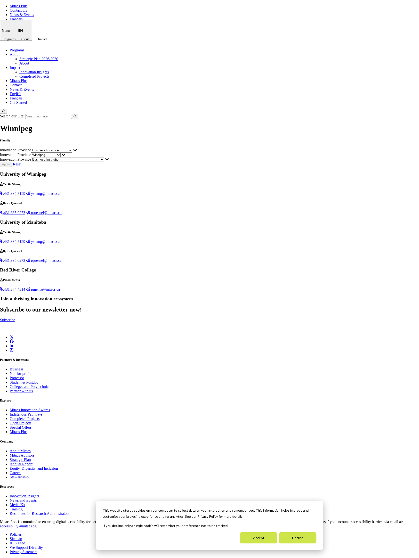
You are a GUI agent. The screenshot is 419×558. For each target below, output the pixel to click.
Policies (16, 534)
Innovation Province (15, 150)
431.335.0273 (14, 213)
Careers (15, 473)
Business (16, 369)
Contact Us (18, 10)
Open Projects (20, 423)
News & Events (22, 15)
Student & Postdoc (24, 382)
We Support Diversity (26, 547)
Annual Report (21, 464)
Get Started (18, 102)
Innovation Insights (34, 72)
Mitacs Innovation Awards (30, 410)
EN (20, 30)
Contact (16, 85)
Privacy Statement (23, 552)
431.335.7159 (14, 193)
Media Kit (17, 505)
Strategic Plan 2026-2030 (38, 59)
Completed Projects (34, 76)
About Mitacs (20, 451)
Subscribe (7, 320)
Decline (298, 538)
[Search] (3, 111)
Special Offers (21, 427)
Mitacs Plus (18, 6)
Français (16, 19)
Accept (258, 538)
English (15, 94)
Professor (17, 378)
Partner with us (21, 391)
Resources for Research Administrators (40, 513)
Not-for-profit (20, 373)
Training (16, 509)
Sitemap (16, 539)
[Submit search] (74, 116)
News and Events (23, 500)
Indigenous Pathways (26, 414)
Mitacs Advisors (22, 455)
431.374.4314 (14, 289)
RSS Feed (17, 543)
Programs (9, 39)
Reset (17, 164)
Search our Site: (12, 116)
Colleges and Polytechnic (29, 387)
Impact (42, 39)
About (24, 39)
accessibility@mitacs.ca (18, 526)
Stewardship (19, 477)
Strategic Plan (20, 460)
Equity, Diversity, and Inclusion (34, 468)
